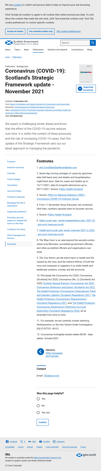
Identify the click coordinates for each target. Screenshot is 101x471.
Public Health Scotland (71, 189)
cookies (17, 4)
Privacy (83, 447)
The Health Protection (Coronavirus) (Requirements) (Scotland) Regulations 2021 (66, 299)
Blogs (89, 49)
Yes (43, 398)
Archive (21, 447)
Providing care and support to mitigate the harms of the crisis (17, 220)
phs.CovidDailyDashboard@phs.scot (58, 167)
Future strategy (13, 179)
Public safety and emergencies (25, 113)
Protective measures (16, 197)
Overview (11, 173)
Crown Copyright (52, 447)
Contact (30, 447)
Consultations (77, 49)
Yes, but (46, 412)
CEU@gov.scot (51, 375)
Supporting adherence (16, 212)
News (26, 49)
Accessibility (10, 447)
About (7, 49)
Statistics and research (57, 49)
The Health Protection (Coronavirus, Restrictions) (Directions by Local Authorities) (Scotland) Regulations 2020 (66, 307)
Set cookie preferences (69, 31)
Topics (17, 49)
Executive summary (15, 167)
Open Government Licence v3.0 (47, 458)
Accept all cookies (15, 31)
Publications (38, 49)
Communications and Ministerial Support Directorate (34, 107)
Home (7, 57)
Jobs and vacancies (69, 447)
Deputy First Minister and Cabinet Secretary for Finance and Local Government (40, 104)
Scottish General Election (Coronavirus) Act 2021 (68, 283)
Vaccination (12, 185)
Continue (43, 422)
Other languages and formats (16, 236)
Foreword (11, 161)
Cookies (39, 447)
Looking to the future (16, 229)
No (43, 405)
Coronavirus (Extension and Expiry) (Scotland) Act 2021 (66, 287)
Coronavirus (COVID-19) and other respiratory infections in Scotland (36, 110)
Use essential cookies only (41, 31)
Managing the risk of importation (16, 204)
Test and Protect (14, 191)
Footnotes (11, 244)
